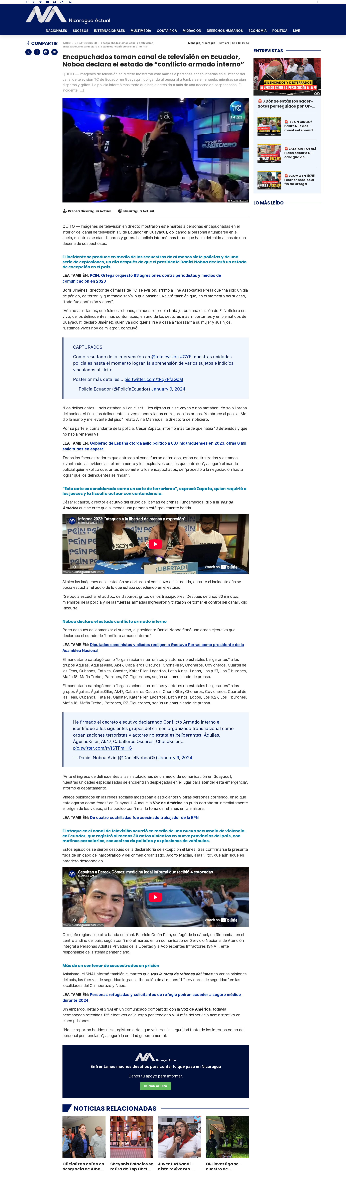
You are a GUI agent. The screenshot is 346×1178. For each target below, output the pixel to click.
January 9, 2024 (168, 389)
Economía (257, 31)
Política (280, 31)
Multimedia (141, 31)
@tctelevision (165, 356)
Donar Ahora (155, 1086)
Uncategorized (86, 42)
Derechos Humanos (225, 31)
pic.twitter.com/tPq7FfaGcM (153, 379)
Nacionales (56, 31)
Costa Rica (167, 31)
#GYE (185, 356)
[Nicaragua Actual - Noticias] (67, 15)
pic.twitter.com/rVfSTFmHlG (102, 748)
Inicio (66, 42)
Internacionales (109, 31)
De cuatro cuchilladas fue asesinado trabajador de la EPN (144, 817)
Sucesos (81, 31)
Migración (192, 31)
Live (296, 31)
